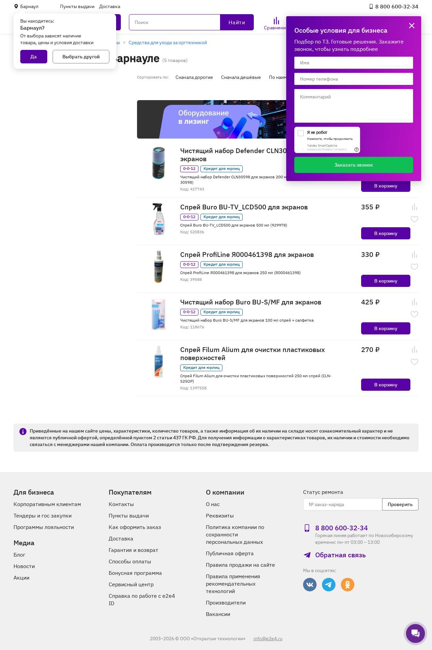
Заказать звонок (353, 165)
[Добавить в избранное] (414, 219)
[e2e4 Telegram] (328, 584)
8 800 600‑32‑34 (396, 6)
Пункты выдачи (77, 6)
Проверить (400, 504)
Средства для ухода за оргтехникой (168, 42)
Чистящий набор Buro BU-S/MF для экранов (250, 302)
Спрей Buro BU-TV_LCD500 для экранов (244, 207)
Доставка (109, 6)
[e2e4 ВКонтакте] (310, 584)
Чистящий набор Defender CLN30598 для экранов (246, 155)
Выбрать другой (81, 57)
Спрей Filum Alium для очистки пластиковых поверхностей (252, 354)
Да (33, 57)
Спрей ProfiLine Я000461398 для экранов (247, 254)
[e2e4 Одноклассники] (347, 584)
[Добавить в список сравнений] (414, 207)
